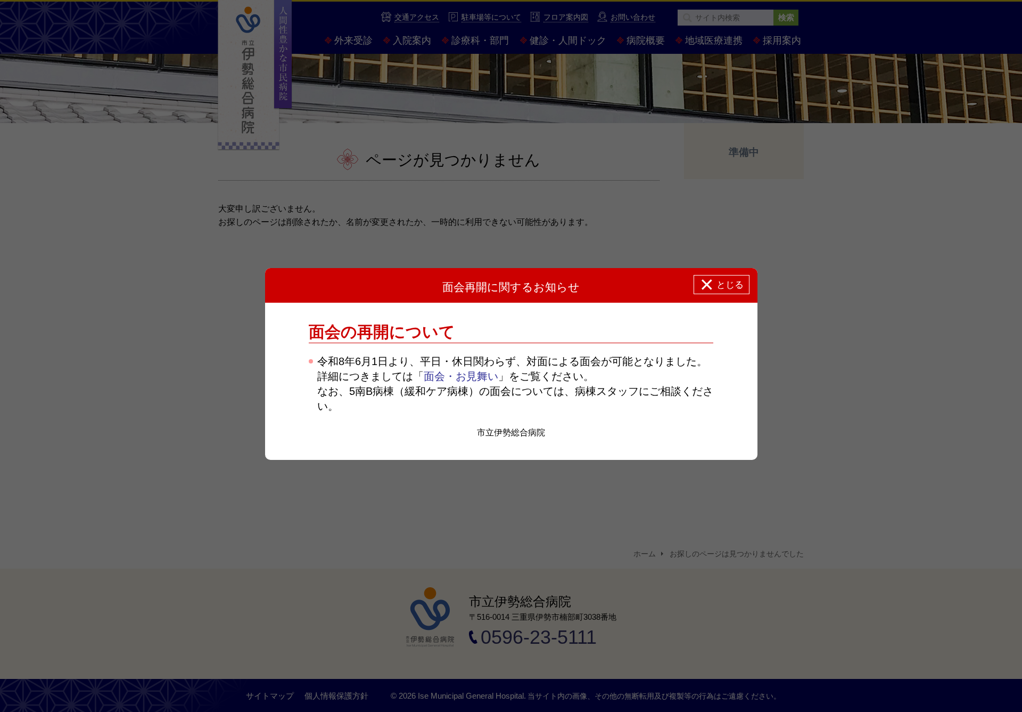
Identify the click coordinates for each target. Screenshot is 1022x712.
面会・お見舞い (461, 376)
